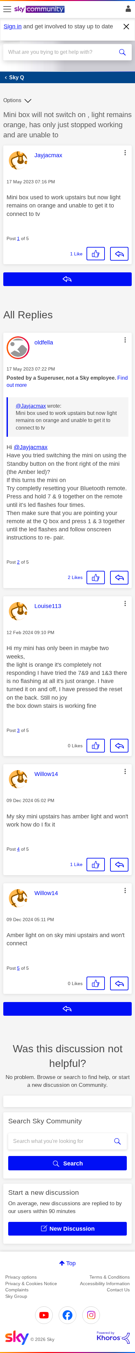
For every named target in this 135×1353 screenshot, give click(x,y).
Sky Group (16, 1296)
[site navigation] (7, 9)
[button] (125, 152)
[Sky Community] (40, 10)
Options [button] (12, 100)
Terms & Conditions (109, 1277)
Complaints (17, 1289)
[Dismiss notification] (126, 27)
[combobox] (61, 52)
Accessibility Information (105, 1283)
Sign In (127, 10)
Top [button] (71, 1263)
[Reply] (119, 254)
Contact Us (118, 1289)
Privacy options (21, 1277)
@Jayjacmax (31, 406)
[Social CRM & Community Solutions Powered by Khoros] (113, 1337)
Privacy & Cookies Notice (31, 1283)
